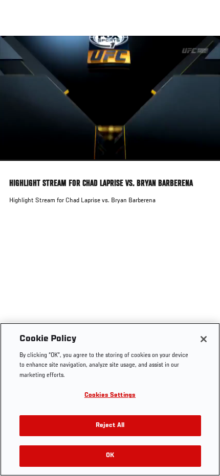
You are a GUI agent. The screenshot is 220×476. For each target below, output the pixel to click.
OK (110, 456)
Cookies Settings (110, 395)
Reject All (110, 425)
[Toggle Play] (21, 167)
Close (201, 55)
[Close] (203, 339)
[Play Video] (110, 98)
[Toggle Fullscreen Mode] (199, 167)
